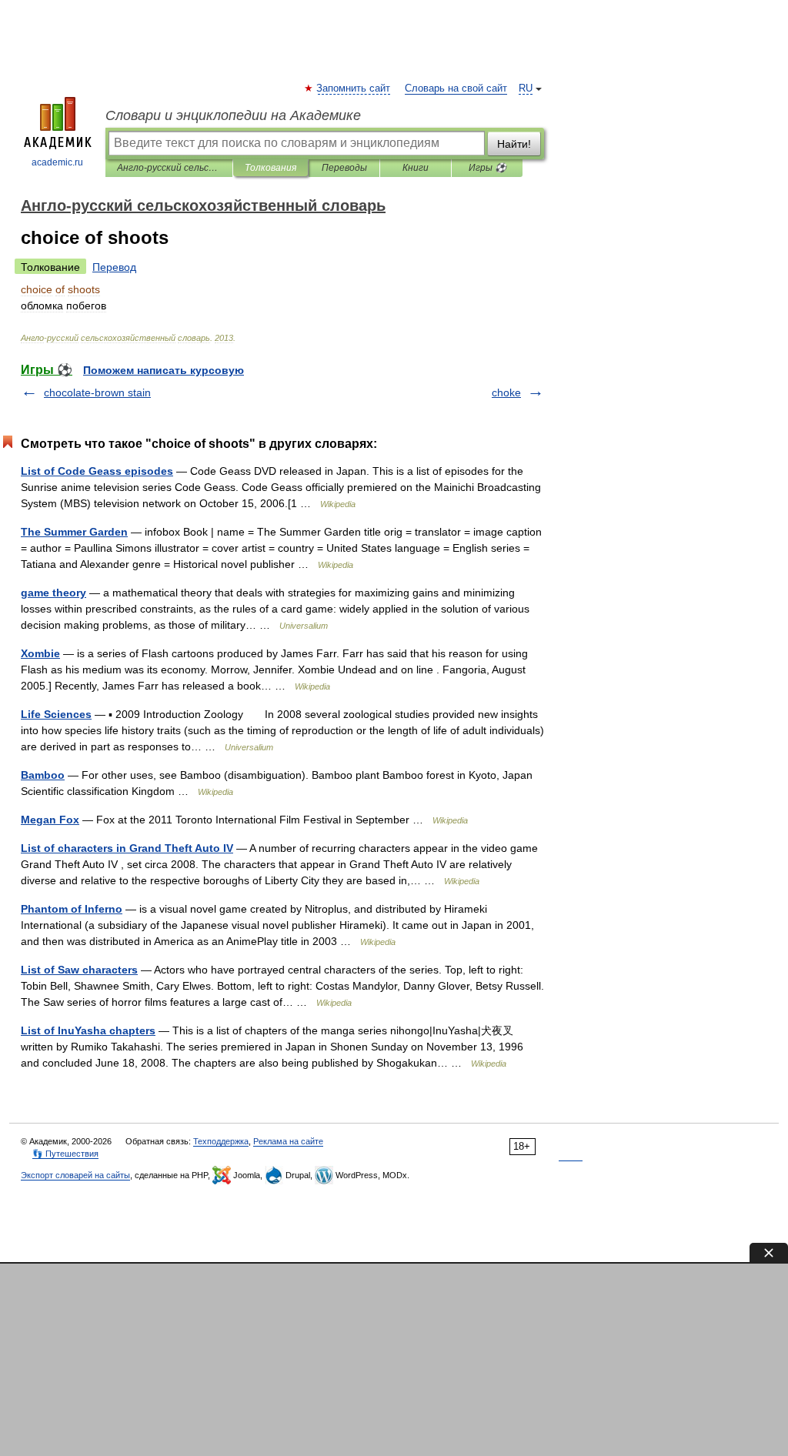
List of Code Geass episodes (97, 471)
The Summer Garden (74, 532)
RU (526, 88)
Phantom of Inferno (71, 909)
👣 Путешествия (65, 1153)
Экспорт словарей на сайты (75, 1175)
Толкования (270, 167)
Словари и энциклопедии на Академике (233, 115)
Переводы (344, 167)
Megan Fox (50, 819)
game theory (53, 592)
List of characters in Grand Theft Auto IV (127, 848)
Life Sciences (56, 714)
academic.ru (57, 162)
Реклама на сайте (288, 1141)
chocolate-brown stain (97, 392)
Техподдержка (221, 1141)
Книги (415, 167)
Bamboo (43, 775)
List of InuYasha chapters (88, 1030)
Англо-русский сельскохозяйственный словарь (169, 167)
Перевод (114, 267)
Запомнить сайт (354, 88)
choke (506, 392)
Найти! (514, 144)
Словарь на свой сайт (456, 88)
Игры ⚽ (487, 167)
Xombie (40, 653)
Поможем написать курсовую (163, 370)
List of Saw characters (79, 969)
